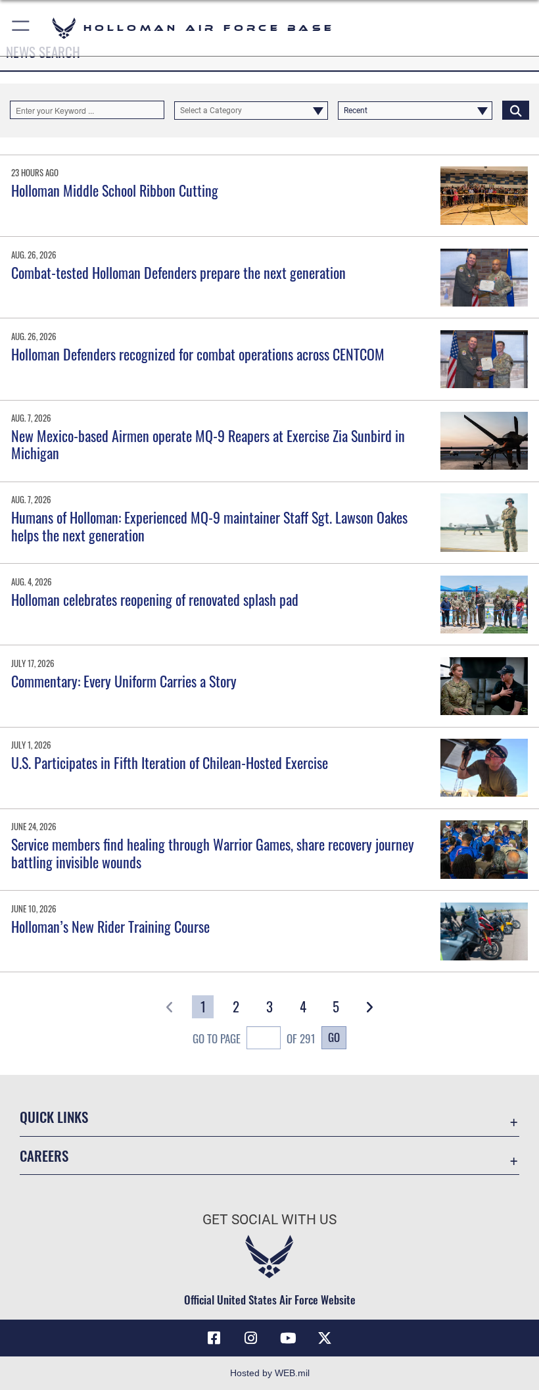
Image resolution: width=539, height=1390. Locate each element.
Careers (44, 1155)
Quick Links (54, 1116)
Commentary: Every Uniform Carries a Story (124, 680)
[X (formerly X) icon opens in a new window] (325, 1338)
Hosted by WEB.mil (270, 1373)
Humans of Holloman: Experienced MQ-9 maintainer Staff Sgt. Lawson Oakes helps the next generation (209, 526)
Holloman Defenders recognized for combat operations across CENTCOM (198, 353)
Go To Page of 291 (254, 1038)
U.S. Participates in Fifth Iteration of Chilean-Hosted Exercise (169, 762)
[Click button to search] (515, 110)
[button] (21, 28)
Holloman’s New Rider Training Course (110, 926)
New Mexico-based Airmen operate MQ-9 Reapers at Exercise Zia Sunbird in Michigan (208, 444)
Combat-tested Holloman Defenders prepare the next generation (178, 272)
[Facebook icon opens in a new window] (214, 1338)
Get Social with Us (269, 1220)
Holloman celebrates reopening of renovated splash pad (154, 599)
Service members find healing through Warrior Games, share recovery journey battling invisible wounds (212, 852)
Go (334, 1036)
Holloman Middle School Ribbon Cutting (114, 190)
